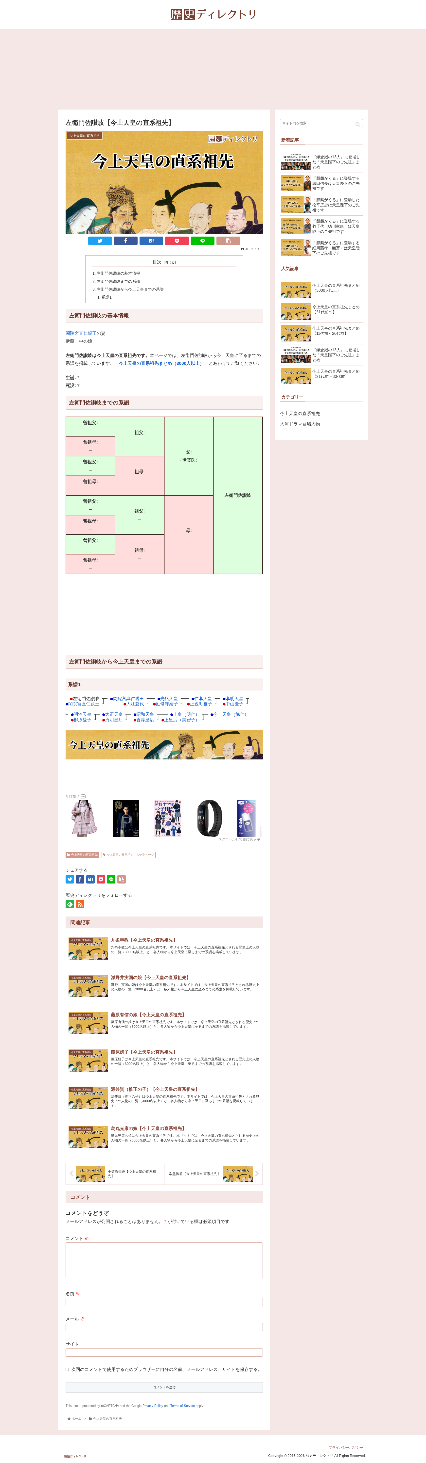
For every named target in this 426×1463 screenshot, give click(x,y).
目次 (157, 261)
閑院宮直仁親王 (81, 333)
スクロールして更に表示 (237, 839)
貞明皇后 (114, 719)
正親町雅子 (201, 703)
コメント (77, 1238)
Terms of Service (182, 1406)
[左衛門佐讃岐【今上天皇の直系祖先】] (151, 241)
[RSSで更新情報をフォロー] (80, 904)
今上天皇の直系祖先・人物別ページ (130, 854)
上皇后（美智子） (182, 719)
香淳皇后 (145, 719)
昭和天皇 (145, 714)
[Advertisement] (213, 69)
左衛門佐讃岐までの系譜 (118, 281)
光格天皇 (169, 698)
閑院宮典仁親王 (128, 698)
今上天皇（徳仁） (231, 714)
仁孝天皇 (203, 698)
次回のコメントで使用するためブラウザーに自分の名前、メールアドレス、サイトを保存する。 (166, 1369)
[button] (358, 124)
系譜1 (107, 297)
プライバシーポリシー (346, 1447)
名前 (73, 1293)
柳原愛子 (82, 719)
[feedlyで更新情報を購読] (70, 904)
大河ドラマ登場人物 (300, 423)
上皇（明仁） (186, 714)
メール (75, 1319)
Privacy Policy (152, 1406)
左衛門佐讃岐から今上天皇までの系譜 (130, 289)
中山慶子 (234, 703)
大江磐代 (135, 703)
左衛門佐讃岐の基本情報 (118, 273)
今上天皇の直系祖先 (84, 854)
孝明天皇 (234, 698)
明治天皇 (82, 714)
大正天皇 (114, 714)
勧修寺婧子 (167, 703)
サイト (72, 1344)
